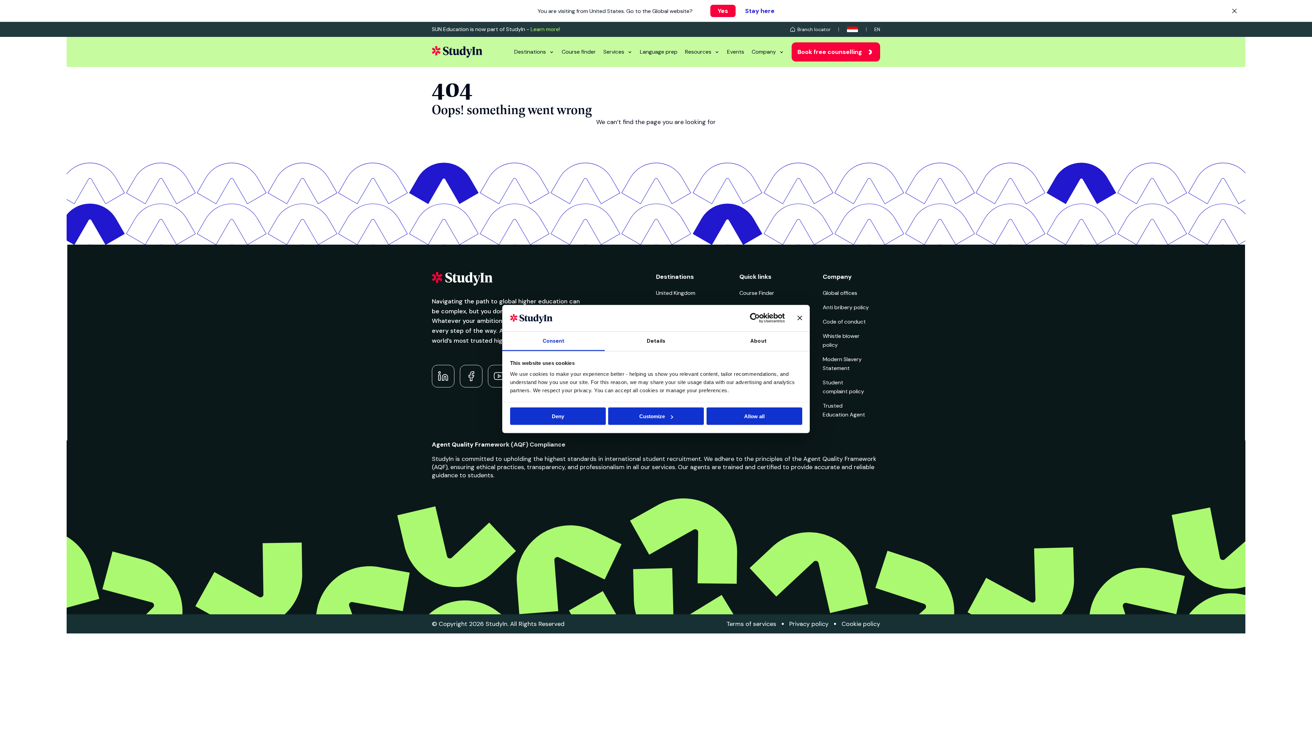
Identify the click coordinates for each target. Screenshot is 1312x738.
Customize (652, 416)
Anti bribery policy (846, 307)
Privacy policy (809, 624)
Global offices (840, 293)
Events (735, 51)
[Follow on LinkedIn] (443, 376)
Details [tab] (656, 340)
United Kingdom (675, 293)
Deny (558, 416)
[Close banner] (799, 318)
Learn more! (545, 29)
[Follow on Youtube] (499, 376)
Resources (698, 51)
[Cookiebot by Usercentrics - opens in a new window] (755, 318)
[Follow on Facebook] (471, 376)
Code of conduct (844, 321)
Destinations (530, 51)
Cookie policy (861, 624)
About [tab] (758, 340)
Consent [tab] (554, 340)
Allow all (754, 416)
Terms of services (751, 624)
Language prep (659, 51)
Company (764, 51)
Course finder (579, 51)
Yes (723, 11)
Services (613, 51)
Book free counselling (829, 52)
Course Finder (756, 293)
